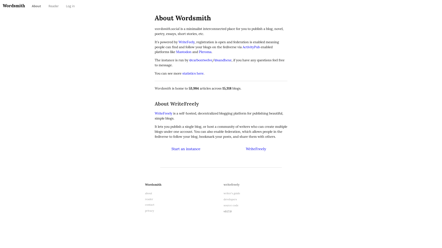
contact (149, 204)
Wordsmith (14, 5)
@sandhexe (223, 60)
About (36, 6)
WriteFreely (163, 113)
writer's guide (232, 193)
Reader (54, 6)
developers (230, 199)
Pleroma (205, 52)
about (148, 193)
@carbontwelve (200, 60)
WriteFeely (187, 42)
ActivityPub (251, 47)
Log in (70, 6)
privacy (149, 210)
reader (149, 199)
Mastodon (183, 52)
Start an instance (185, 148)
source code (231, 205)
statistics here (193, 73)
